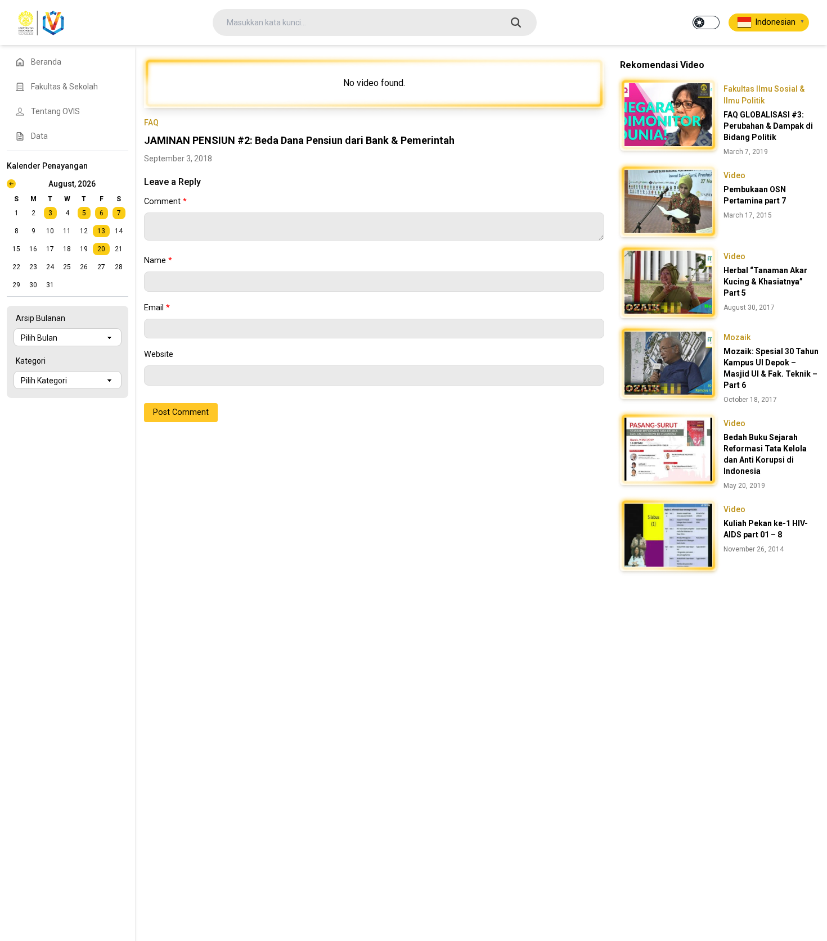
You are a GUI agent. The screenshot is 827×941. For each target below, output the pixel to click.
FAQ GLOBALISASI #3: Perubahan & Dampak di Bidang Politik (768, 126)
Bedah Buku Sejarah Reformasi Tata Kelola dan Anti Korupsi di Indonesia (765, 454)
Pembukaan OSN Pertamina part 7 (754, 195)
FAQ (151, 122)
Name (158, 260)
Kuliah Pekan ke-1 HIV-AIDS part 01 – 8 (765, 529)
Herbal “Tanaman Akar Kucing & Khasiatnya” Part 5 (765, 281)
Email (157, 308)
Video (734, 175)
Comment (165, 201)
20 (101, 249)
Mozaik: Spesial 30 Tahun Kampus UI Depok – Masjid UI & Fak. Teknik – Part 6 (771, 368)
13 (101, 231)
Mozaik (736, 337)
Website (158, 354)
